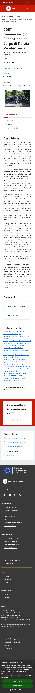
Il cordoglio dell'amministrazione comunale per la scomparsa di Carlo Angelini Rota (18, 342)
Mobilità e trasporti (10, 548)
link (8, 677)
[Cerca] (31, 8)
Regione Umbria (8, 2)
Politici (6, 519)
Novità (11, 17)
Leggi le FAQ (8, 645)
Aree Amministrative (11, 510)
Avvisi (6, 582)
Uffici (6, 513)
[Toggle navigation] (4, 8)
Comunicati (8, 579)
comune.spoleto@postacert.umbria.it (17, 624)
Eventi (6, 597)
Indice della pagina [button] (12, 114)
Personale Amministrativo (13, 522)
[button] (17, 690)
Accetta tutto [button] (17, 681)
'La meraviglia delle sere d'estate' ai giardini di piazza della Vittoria (15, 346)
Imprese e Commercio (11, 545)
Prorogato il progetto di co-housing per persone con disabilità (16, 356)
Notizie (18, 17)
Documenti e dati (10, 526)
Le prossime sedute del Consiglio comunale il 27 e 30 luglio (14, 332)
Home (4, 17)
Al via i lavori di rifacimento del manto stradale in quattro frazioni (16, 370)
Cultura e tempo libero (11, 541)
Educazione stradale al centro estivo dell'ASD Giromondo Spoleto (15, 374)
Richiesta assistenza (11, 648)
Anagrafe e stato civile (11, 538)
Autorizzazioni (9, 563)
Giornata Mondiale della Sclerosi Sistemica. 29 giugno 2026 (14, 379)
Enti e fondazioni (10, 516)
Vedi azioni (17, 68)
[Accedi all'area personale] (27, 2)
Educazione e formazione (12, 560)
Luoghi (6, 594)
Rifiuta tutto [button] (17, 686)
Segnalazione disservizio (12, 642)
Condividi (7, 68)
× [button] (33, 662)
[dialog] (17, 676)
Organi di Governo (10, 507)
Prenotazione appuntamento (13, 639)
